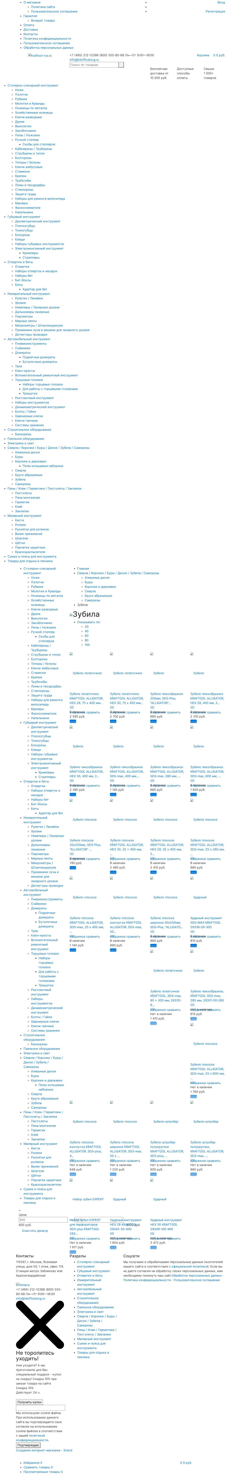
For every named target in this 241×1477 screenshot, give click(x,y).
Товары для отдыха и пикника (30, 561)
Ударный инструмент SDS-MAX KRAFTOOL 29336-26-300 (206, 922)
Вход (221, 2)
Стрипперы (31, 257)
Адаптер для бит (35, 289)
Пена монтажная (27, 497)
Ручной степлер (27, 140)
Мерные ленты (26, 321)
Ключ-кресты (25, 371)
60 (86, 636)
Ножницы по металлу (31, 108)
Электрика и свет (21, 443)
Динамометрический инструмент (40, 407)
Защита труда (25, 194)
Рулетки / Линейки (29, 298)
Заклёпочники (25, 130)
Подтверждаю (28, 1445)
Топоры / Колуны (27, 162)
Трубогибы (23, 180)
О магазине (32, 2)
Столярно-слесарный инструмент (33, 85)
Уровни (20, 303)
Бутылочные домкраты (40, 361)
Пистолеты (23, 493)
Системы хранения (29, 425)
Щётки (20, 543)
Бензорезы (23, 434)
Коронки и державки (30, 461)
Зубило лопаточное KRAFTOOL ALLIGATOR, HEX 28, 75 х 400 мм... (86, 698)
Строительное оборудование (29, 429)
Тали (18, 366)
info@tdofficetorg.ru (84, 60)
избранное (118, 859)
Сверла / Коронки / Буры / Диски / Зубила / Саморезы (48, 448)
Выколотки (23, 126)
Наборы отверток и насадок (36, 271)
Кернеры (21, 203)
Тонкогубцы (24, 230)
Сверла (20, 470)
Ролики (20, 525)
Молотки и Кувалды (30, 103)
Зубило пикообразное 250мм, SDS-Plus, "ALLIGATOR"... (166, 698)
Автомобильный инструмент (29, 339)
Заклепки (22, 511)
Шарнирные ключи (29, 416)
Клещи (20, 239)
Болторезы (23, 158)
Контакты (31, 34)
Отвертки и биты (20, 262)
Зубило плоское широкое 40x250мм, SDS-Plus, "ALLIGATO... (166, 922)
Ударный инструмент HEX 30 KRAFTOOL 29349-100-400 (166, 1224)
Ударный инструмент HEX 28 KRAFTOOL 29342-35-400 (126, 1224)
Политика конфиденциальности (47, 38)
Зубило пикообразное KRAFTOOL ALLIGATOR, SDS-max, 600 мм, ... (207, 771)
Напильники (24, 212)
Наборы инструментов (32, 402)
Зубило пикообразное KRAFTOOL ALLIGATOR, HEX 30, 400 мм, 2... (86, 771)
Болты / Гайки (25, 411)
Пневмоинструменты (31, 343)
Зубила (20, 479)
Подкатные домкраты (39, 357)
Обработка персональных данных (49, 47)
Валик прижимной (28, 534)
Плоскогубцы (25, 226)
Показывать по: (88, 622)
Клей (18, 506)
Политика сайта (43, 7)
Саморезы (23, 484)
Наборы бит (24, 275)
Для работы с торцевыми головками (50, 389)
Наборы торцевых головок (43, 384)
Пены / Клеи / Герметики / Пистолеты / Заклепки (45, 488)
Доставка (31, 29)
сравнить (93, 712)
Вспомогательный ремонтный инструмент (46, 375)
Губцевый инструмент (24, 217)
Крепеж (20, 176)
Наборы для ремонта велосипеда (40, 198)
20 (86, 626)
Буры (19, 457)
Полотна (21, 94)
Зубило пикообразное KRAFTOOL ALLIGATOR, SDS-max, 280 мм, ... (167, 771)
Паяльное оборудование (26, 438)
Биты (19, 284)
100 (87, 645)
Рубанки (21, 99)
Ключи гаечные (26, 420)
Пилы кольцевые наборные (43, 466)
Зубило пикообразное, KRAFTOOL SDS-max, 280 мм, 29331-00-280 (207, 995)
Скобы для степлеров (39, 144)
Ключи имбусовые (28, 167)
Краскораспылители (30, 552)
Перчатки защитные (30, 547)
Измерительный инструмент (29, 294)
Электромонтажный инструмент (39, 248)
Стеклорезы (24, 189)
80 (86, 640)
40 (86, 631)
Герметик (22, 502)
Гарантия (30, 16)
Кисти (19, 520)
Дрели (19, 121)
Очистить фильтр (35, 1231)
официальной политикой (190, 1266)
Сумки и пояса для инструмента (32, 556)
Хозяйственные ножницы (34, 112)
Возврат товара (43, 20)
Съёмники (22, 348)
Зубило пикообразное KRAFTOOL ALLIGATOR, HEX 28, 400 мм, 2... (207, 698)
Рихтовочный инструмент (34, 398)
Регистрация (215, 11)
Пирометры (24, 316)
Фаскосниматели (27, 207)
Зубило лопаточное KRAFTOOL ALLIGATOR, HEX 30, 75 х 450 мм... (127, 698)
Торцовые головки (29, 380)
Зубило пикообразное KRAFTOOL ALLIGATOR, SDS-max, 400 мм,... (127, 771)
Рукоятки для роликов (32, 529)
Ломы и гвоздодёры (30, 185)
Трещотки (30, 393)
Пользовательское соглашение (54, 11)
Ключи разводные (28, 117)
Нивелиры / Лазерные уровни (37, 307)
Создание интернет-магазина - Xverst (44, 1450)
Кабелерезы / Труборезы (33, 149)
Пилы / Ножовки (27, 135)
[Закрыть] (40, 1348)
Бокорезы (22, 235)
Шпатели (21, 538)
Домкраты (23, 352)
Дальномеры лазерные (32, 312)
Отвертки (22, 266)
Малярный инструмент (25, 515)
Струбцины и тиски (30, 153)
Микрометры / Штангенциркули (39, 325)
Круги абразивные (28, 475)
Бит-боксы (23, 280)
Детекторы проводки (31, 334)
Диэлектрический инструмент (38, 221)
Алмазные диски (27, 452)
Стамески (22, 171)
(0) (72, 707)
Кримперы (30, 253)
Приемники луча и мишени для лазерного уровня (52, 330)
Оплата (29, 25)
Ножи (19, 90)
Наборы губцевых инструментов (39, 244)
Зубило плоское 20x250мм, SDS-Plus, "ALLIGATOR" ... (85, 844)
